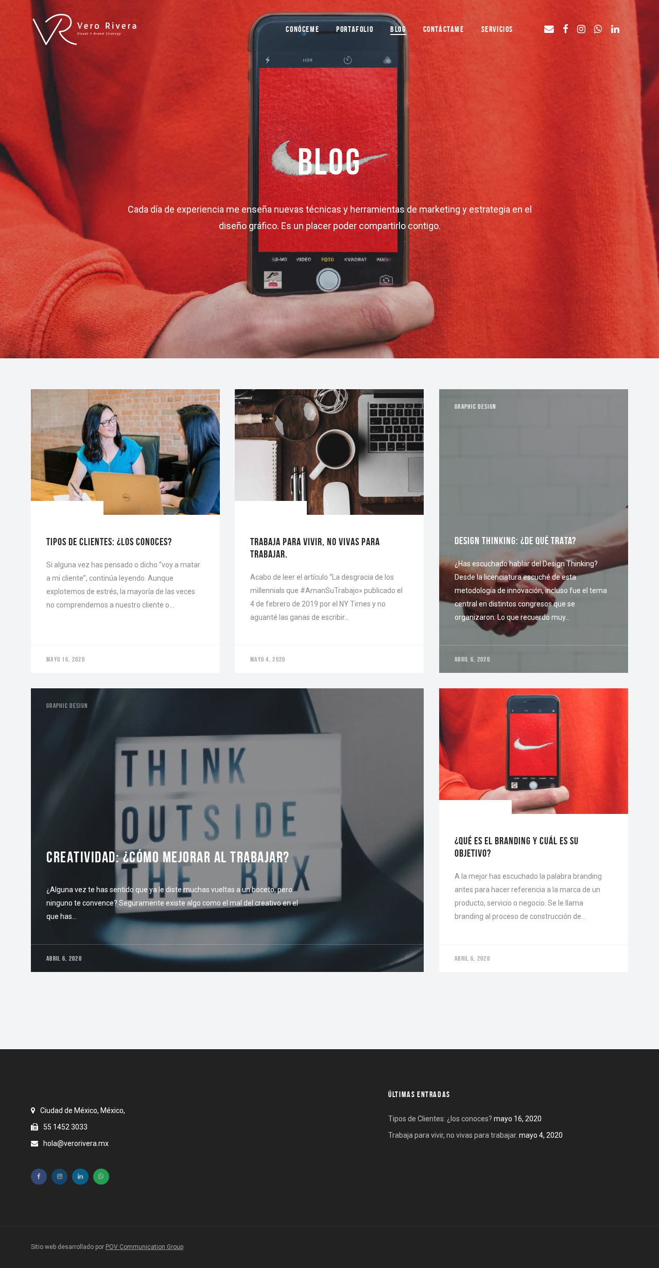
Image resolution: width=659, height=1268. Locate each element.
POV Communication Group (144, 1246)
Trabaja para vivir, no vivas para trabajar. (452, 1135)
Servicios (497, 29)
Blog (398, 29)
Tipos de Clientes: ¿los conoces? (440, 1119)
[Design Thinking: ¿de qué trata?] (533, 531)
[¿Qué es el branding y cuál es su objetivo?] (533, 830)
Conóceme (302, 29)
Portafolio (354, 29)
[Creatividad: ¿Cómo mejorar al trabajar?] (227, 830)
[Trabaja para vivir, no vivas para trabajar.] (329, 531)
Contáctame (443, 29)
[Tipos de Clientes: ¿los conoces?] (125, 531)
